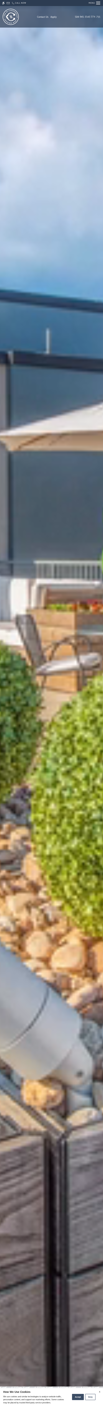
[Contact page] (8, 3)
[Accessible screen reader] (3, 3)
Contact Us (42, 16)
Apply (53, 16)
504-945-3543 (87, 16)
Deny (90, 1397)
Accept (78, 1397)
